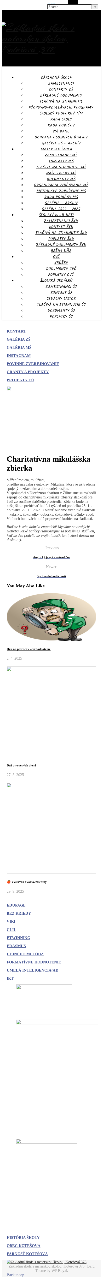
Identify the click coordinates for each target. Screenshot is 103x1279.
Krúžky (61, 263)
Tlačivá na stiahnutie (61, 101)
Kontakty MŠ (61, 161)
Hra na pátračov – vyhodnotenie (29, 649)
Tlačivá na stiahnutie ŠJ (61, 305)
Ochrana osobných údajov (61, 137)
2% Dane (61, 131)
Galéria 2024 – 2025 (61, 209)
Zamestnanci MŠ (61, 155)
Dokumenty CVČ (61, 269)
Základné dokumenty (61, 95)
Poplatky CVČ (61, 275)
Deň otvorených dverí (21, 765)
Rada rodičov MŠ (61, 197)
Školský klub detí (56, 215)
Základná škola (56, 78)
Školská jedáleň (56, 281)
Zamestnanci (61, 84)
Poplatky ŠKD (61, 239)
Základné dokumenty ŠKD (61, 245)
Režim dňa (61, 251)
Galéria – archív (61, 203)
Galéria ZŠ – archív (61, 143)
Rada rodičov (61, 125)
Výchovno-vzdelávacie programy (61, 107)
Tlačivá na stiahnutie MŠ (61, 167)
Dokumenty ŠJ (61, 311)
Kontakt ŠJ (61, 293)
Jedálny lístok (61, 299)
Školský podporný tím (61, 113)
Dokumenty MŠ (61, 179)
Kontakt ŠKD (61, 227)
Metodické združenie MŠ (61, 191)
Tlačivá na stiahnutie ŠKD (61, 233)
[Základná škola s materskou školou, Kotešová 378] (51, 49)
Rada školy (61, 119)
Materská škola (56, 149)
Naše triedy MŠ (61, 173)
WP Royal (59, 1270)
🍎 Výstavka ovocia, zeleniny (27, 882)
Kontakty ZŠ (61, 90)
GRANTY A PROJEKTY (28, 372)
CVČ (56, 257)
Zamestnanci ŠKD (61, 221)
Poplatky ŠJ (61, 317)
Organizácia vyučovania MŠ (61, 185)
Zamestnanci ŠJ (61, 287)
